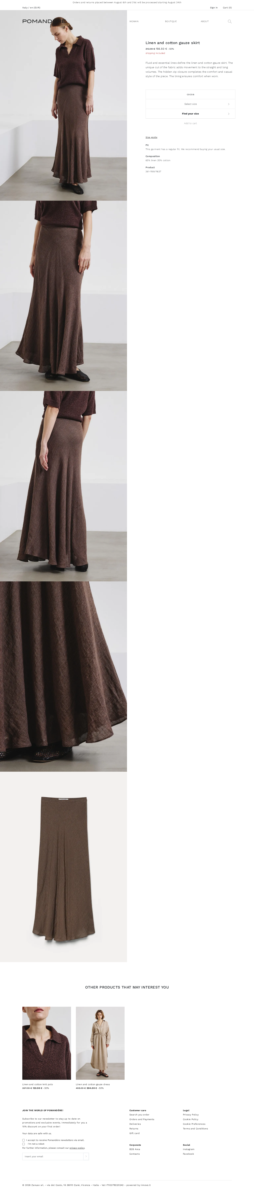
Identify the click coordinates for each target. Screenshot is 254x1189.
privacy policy (77, 1148)
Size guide (151, 137)
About (205, 21)
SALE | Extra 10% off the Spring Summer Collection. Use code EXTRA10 (127, 2)
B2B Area (134, 1149)
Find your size (190, 113)
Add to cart (190, 123)
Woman (134, 21)
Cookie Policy (190, 1119)
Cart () (227, 7)
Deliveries (135, 1124)
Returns (133, 1128)
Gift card (134, 1133)
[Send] (86, 1156)
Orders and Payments (141, 1119)
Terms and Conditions (195, 1128)
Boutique (171, 21)
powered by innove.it (138, 1185)
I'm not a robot (36, 1144)
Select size (190, 104)
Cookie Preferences (194, 1124)
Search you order (139, 1114)
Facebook (188, 1154)
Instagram (188, 1149)
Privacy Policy (191, 1114)
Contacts (134, 1154)
